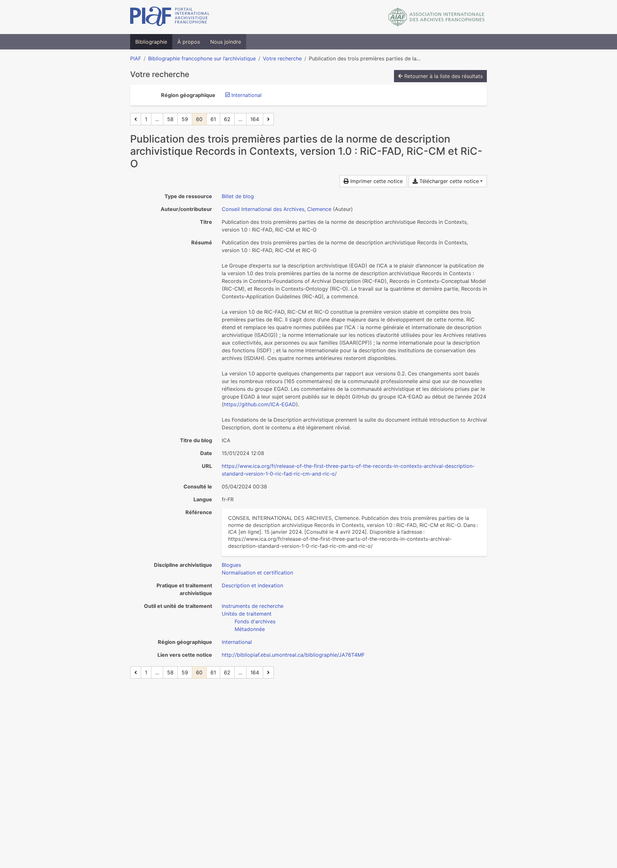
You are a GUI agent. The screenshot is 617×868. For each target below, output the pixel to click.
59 (185, 119)
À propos (188, 42)
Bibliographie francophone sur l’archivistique (202, 58)
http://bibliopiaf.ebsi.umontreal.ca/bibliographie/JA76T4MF (293, 655)
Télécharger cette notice (448, 181)
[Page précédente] (135, 119)
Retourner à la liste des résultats (443, 76)
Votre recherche (282, 58)
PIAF (135, 58)
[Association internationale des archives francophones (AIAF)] (436, 17)
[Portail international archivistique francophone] (170, 17)
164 (254, 119)
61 (213, 119)
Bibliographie (151, 42)
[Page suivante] (268, 119)
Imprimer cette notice (376, 181)
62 (227, 119)
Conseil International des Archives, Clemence (276, 209)
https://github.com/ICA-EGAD (260, 404)
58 (170, 119)
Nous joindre (225, 42)
